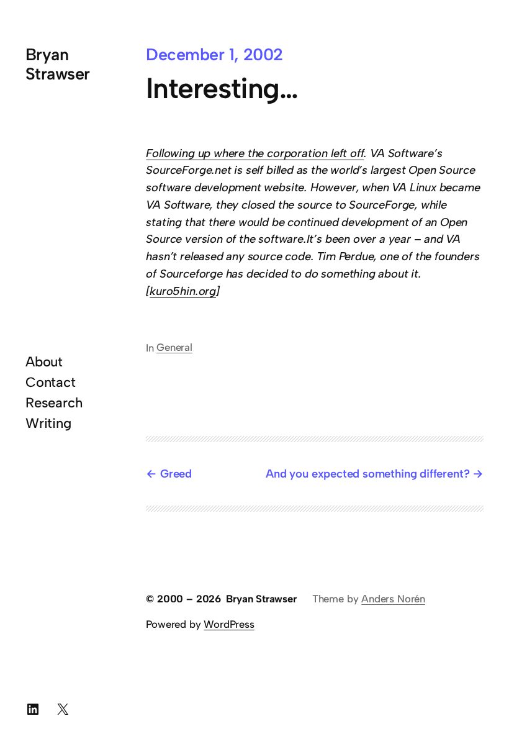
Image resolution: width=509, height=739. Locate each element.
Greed (176, 473)
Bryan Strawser (57, 64)
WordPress (229, 624)
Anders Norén (393, 598)
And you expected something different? (367, 473)
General (174, 347)
